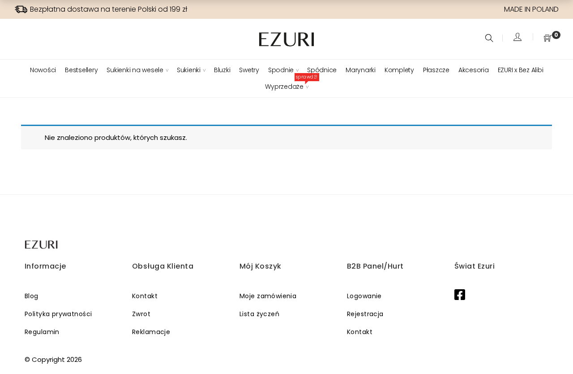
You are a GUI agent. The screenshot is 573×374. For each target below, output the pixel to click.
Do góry (556, 350)
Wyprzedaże (286, 86)
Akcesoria (473, 69)
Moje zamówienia (267, 295)
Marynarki (361, 69)
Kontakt (145, 295)
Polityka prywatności (58, 313)
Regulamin (42, 331)
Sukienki (189, 69)
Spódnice (322, 69)
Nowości (43, 69)
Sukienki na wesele (135, 69)
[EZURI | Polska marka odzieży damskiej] (42, 244)
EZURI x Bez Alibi (520, 69)
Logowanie (364, 295)
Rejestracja (365, 313)
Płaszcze (436, 69)
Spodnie (281, 69)
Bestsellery (81, 69)
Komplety (399, 69)
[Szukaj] (490, 38)
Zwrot (141, 313)
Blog (31, 295)
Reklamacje (151, 331)
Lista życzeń (259, 313)
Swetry (249, 69)
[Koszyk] (548, 38)
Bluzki (222, 69)
